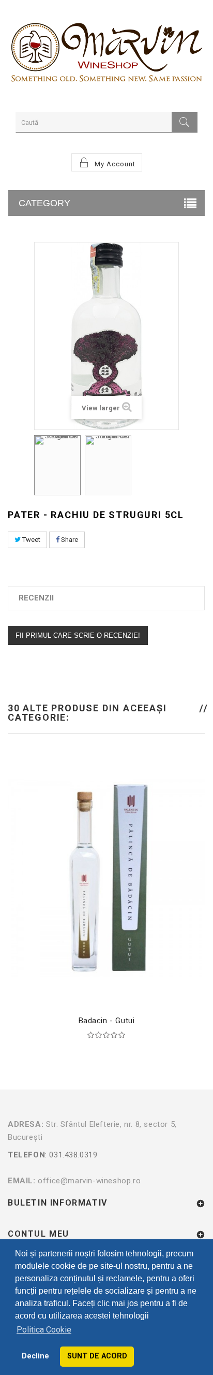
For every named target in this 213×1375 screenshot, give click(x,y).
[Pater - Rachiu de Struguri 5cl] (57, 465)
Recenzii (36, 598)
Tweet (30, 539)
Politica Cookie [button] (44, 1330)
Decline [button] (35, 1356)
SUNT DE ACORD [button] (97, 1356)
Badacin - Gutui (107, 1020)
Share (68, 539)
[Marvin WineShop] (106, 55)
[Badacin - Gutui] (106, 877)
